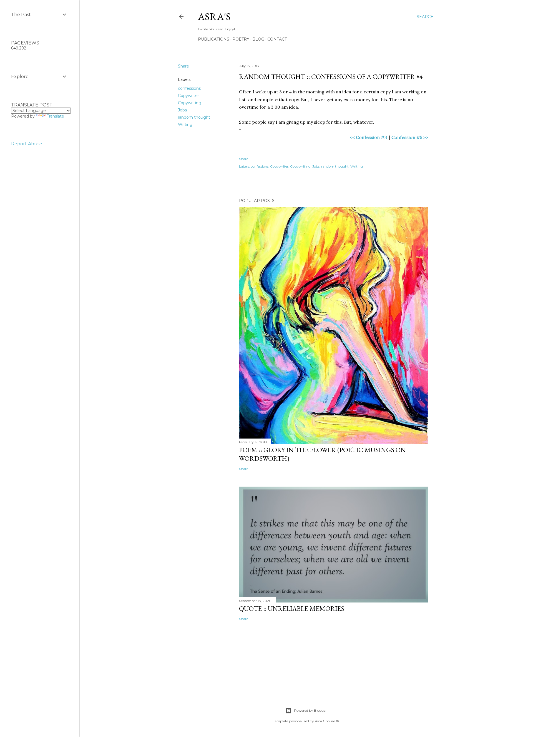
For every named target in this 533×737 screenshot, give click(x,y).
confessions (189, 88)
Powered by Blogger (310, 710)
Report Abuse (26, 143)
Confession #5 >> (409, 137)
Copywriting (189, 102)
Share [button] (183, 66)
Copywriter (188, 95)
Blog (258, 39)
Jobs (182, 110)
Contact (277, 39)
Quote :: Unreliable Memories (291, 608)
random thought (194, 117)
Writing (185, 124)
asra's (214, 16)
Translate (55, 116)
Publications (213, 39)
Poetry (240, 39)
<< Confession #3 (369, 137)
